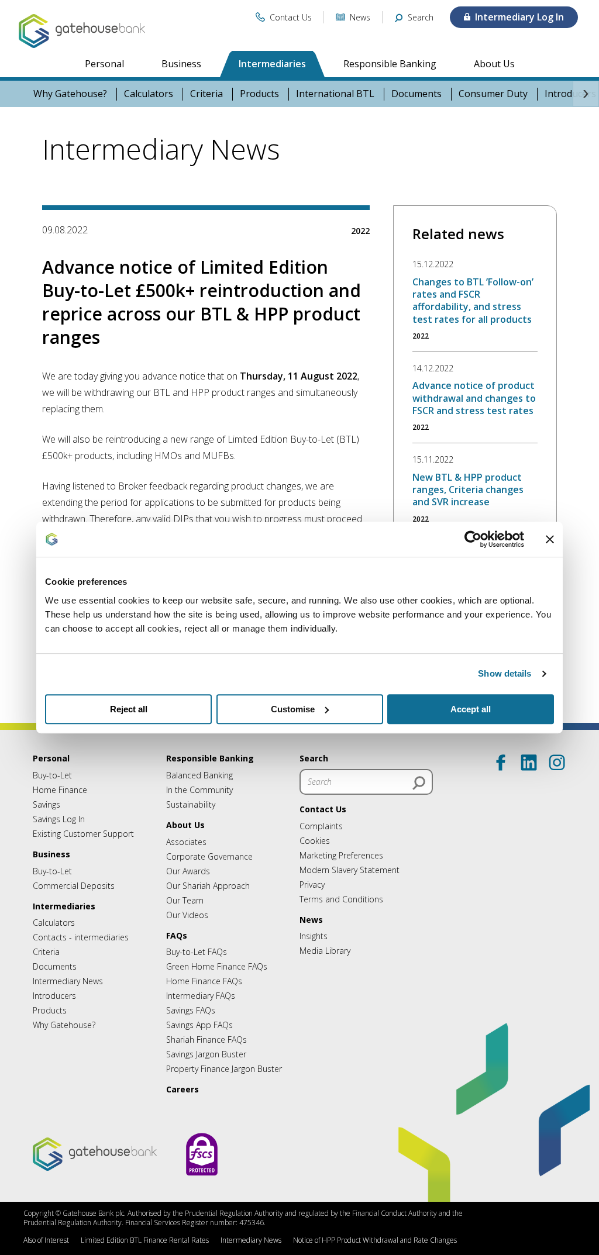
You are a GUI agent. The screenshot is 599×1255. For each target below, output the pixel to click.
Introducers (54, 995)
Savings (46, 804)
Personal (104, 63)
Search (314, 758)
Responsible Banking (389, 63)
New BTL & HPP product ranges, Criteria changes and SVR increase (468, 490)
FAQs (176, 935)
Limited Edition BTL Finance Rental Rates (145, 1240)
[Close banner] (550, 539)
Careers (182, 1089)
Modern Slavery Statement (350, 869)
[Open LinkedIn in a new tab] (528, 762)
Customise (293, 709)
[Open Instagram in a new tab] (557, 762)
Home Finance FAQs (204, 981)
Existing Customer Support (83, 833)
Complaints (321, 826)
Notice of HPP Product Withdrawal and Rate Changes (375, 1240)
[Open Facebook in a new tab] (500, 762)
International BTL (335, 94)
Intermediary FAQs (200, 995)
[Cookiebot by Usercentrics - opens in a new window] (473, 539)
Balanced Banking (199, 775)
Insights (314, 936)
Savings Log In (59, 819)
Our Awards (188, 871)
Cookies (315, 840)
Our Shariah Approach (208, 885)
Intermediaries (272, 63)
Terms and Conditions (341, 899)
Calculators (148, 94)
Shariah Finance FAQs (206, 1039)
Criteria (206, 94)
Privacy (312, 884)
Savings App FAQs (199, 1024)
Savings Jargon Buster (206, 1054)
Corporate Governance (209, 856)
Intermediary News (68, 981)
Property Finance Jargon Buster (224, 1068)
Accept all (470, 709)
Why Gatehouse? (70, 94)
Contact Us (323, 809)
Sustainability (190, 804)
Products (259, 94)
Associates (186, 841)
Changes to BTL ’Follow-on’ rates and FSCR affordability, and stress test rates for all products (472, 300)
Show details (504, 673)
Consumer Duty (493, 94)
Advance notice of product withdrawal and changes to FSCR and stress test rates (474, 398)
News (311, 919)
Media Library (325, 950)
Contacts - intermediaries (81, 937)
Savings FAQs (190, 1010)
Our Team (185, 900)
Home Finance (60, 789)
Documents (416, 94)
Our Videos (187, 914)
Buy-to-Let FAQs (196, 951)
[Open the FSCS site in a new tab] (201, 1186)
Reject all (128, 709)
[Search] (419, 783)
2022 (360, 230)
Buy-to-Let (52, 775)
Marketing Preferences (341, 855)
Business (181, 63)
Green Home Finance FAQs (216, 966)
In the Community (199, 789)
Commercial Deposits (74, 885)
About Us (494, 63)
